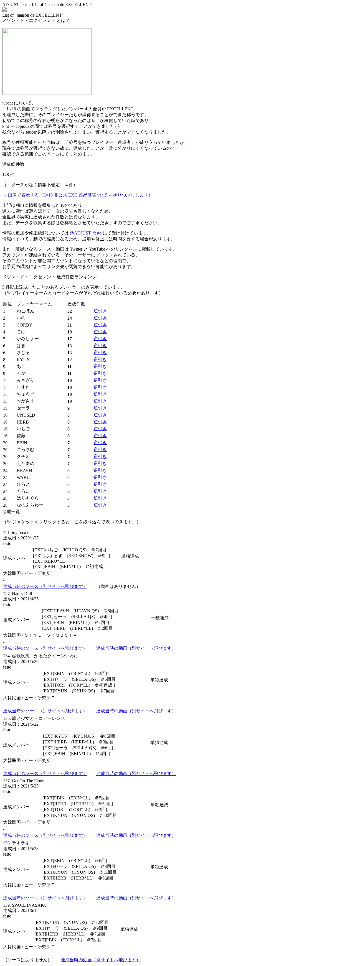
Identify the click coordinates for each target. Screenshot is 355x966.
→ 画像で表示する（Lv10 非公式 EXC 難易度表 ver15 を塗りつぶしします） (77, 195)
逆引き (100, 311)
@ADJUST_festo (86, 233)
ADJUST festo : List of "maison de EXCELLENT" (47, 4)
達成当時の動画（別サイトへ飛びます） (136, 648)
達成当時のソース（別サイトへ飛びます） (45, 586)
